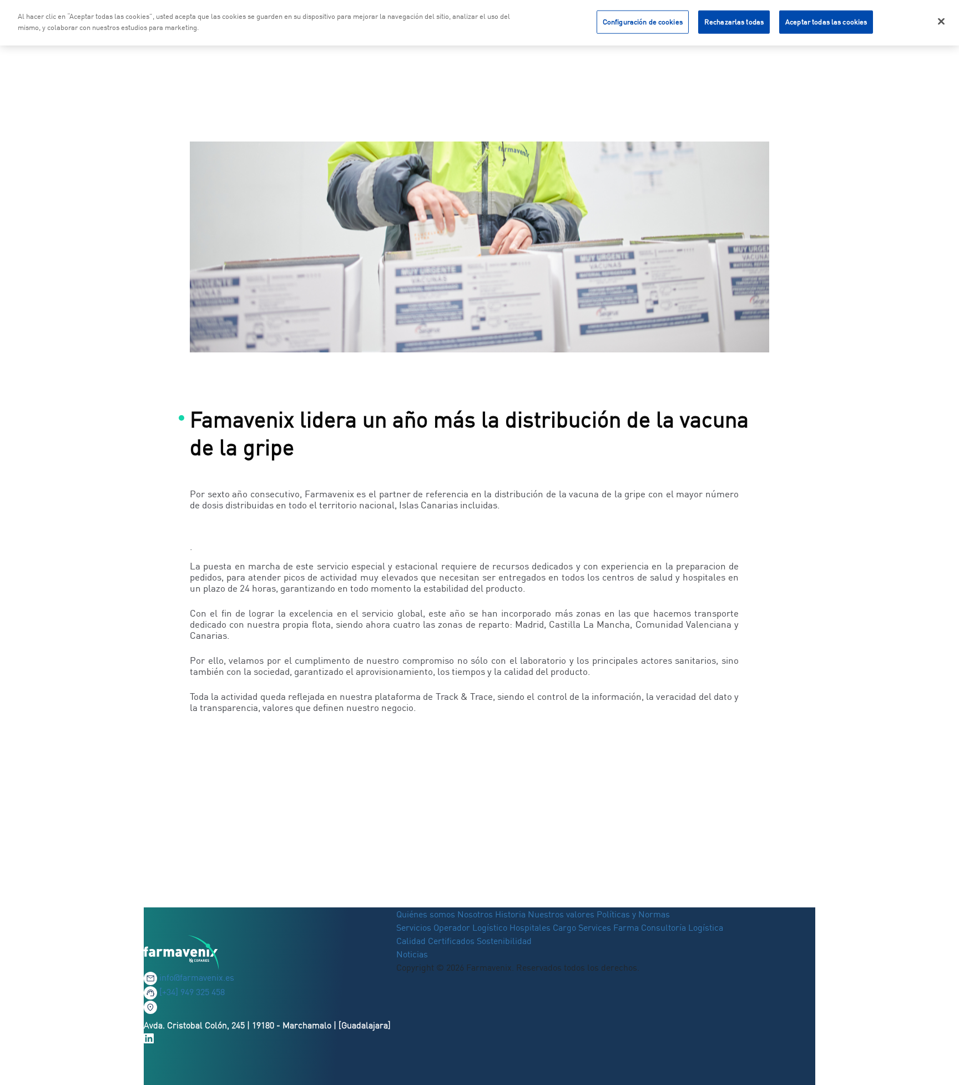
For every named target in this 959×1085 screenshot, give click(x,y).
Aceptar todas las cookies (826, 21)
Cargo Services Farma (596, 927)
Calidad (412, 940)
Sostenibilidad (504, 940)
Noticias (412, 954)
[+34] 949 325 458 (192, 991)
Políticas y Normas (633, 914)
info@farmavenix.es (196, 977)
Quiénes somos (426, 914)
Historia (510, 914)
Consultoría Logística (682, 927)
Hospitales (530, 927)
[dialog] (479, 23)
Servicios (414, 927)
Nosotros (475, 914)
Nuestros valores (561, 914)
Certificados (451, 940)
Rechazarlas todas (734, 21)
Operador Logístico (470, 927)
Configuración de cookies (643, 21)
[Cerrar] (941, 21)
